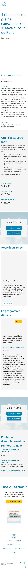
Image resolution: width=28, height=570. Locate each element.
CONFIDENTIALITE (7, 548)
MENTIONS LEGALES (20, 548)
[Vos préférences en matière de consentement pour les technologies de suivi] (25, 567)
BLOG (14, 552)
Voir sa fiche (8, 303)
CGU (19, 544)
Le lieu (18, 322)
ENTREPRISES (11, 544)
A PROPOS (9, 540)
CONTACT (18, 540)
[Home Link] (3, 4)
